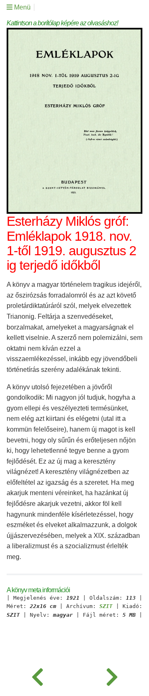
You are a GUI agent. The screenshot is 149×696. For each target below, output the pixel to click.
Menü (21, 7)
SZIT (106, 606)
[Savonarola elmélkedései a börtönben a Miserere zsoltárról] (111, 675)
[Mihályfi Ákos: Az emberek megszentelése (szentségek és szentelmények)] (37, 675)
